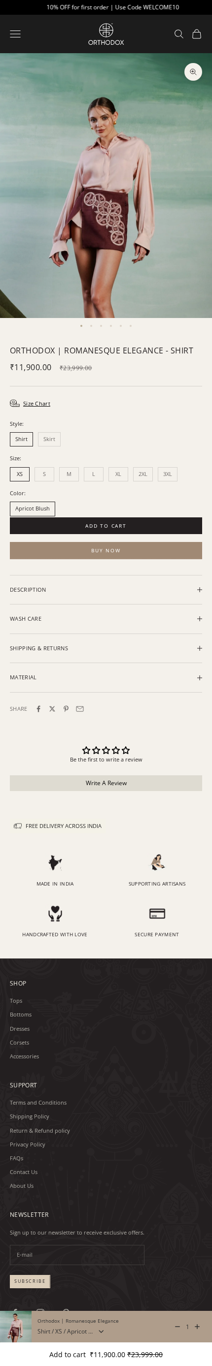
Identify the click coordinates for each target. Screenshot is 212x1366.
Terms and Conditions (38, 1102)
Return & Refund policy (40, 1130)
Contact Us (23, 1171)
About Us (22, 1185)
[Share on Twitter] (52, 709)
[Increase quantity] (197, 1327)
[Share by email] (80, 709)
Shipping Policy (29, 1116)
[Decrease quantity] (177, 1327)
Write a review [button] (106, 783)
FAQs (16, 1158)
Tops (16, 1000)
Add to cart (106, 525)
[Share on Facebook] (38, 709)
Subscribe (30, 1281)
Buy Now (106, 550)
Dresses (20, 1028)
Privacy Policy (27, 1144)
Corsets (19, 1042)
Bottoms (21, 1014)
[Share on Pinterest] (66, 709)
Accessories (24, 1056)
